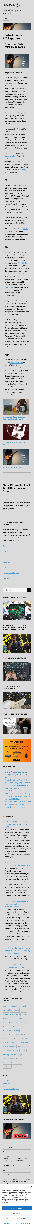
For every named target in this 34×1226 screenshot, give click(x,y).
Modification (8, 1034)
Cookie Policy (6, 1223)
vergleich (17, 1063)
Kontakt (6, 578)
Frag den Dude (8, 1165)
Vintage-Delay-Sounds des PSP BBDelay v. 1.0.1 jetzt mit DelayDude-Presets (16, 788)
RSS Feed (8, 816)
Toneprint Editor (16, 362)
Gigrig (7, 304)
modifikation (20, 1034)
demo (23, 1010)
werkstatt (7, 1067)
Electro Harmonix (18, 159)
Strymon (8, 314)
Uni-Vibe (11, 86)
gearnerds (24, 1022)
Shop (5, 557)
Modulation (7, 1038)
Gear (4, 546)
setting (6, 1055)
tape (12, 1059)
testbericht (7, 1063)
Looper (16, 1030)
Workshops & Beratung (11, 1152)
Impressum (28, 1223)
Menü (6, 19)
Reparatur (7, 1051)
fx (4, 1022)
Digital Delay (15, 1014)
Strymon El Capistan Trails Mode (13, 467)
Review (23, 1051)
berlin (25, 1006)
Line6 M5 (8, 287)
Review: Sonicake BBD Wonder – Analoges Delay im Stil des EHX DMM (17, 774)
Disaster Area (21, 301)
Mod (28, 1030)
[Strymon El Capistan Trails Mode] (16, 457)
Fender (27, 1018)
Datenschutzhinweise (11, 573)
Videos (5, 551)
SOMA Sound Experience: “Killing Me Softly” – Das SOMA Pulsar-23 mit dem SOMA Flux (17, 796)
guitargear (7, 1030)
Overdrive (24, 1038)
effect (24, 1014)
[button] (31, 1187)
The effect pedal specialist (12, 11)
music (16, 1038)
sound (13, 1055)
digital (5, 1014)
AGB (4, 568)
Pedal (5, 1042)
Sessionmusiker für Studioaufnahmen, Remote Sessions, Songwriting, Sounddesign (17, 1159)
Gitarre (5, 1026)
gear (16, 1022)
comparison (7, 1010)
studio (5, 1059)
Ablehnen (17, 1213)
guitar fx (20, 1026)
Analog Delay (16, 1006)
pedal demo (25, 1042)
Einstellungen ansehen (17, 1219)
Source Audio (10, 156)
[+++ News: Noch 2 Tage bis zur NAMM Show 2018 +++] (16, 432)
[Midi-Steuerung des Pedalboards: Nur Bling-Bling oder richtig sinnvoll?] (16, 407)
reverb (15, 1051)
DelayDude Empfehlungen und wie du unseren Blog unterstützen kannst (16, 1182)
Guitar (13, 1026)
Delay (17, 1010)
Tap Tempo (20, 1059)
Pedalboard (14, 1042)
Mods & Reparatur (9, 1147)
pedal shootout (9, 1047)
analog (5, 1006)
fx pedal (10, 1022)
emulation (18, 1018)
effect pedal (7, 1018)
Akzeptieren (17, 1208)
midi (22, 1030)
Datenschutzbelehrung (17, 1223)
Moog (23, 170)
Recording (21, 1047)
